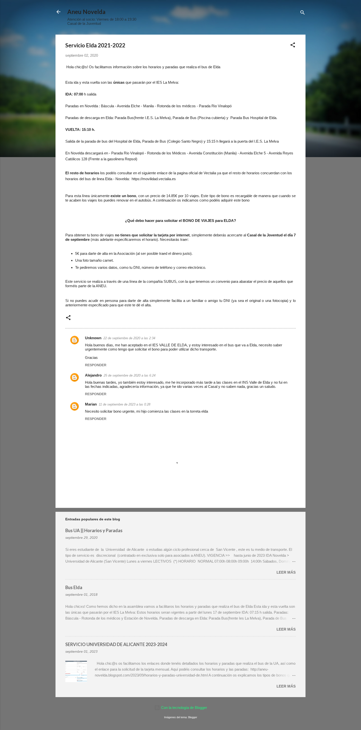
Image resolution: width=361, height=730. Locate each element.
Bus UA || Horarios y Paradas (94, 530)
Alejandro (93, 375)
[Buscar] (302, 13)
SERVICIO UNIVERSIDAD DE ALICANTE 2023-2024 (116, 644)
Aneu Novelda (86, 11)
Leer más (286, 572)
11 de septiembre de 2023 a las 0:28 (124, 404)
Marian (91, 404)
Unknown (93, 338)
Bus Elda (73, 587)
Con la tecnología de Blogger (183, 707)
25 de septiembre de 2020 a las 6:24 (129, 375)
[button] (293, 46)
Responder (95, 365)
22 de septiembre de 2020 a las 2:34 (129, 338)
